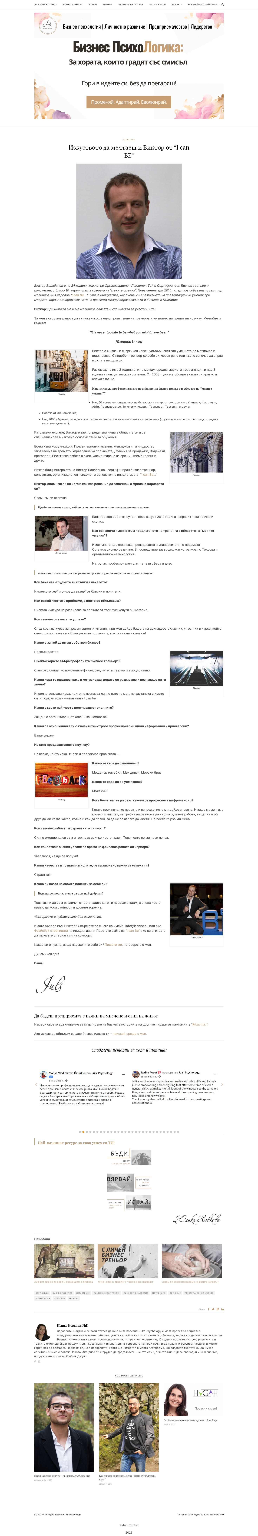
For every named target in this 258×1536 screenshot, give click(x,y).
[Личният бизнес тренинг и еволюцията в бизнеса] (64, 1261)
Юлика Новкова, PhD (72, 1325)
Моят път (129, 139)
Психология (43, 1298)
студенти (59, 1298)
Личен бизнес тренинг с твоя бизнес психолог (125, 1281)
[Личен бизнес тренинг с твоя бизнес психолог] (128, 1261)
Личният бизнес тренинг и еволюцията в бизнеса (63, 1281)
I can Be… (79, 295)
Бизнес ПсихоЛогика (130, 4)
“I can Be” (132, 930)
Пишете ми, (113, 944)
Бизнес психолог (73, 4)
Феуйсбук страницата (51, 930)
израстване (83, 1293)
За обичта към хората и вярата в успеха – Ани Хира (190, 1420)
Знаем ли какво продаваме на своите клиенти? (190, 1281)
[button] (80, 1132)
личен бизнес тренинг (107, 1293)
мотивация (159, 1293)
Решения (108, 4)
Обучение (175, 1293)
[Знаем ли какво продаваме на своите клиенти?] (192, 1261)
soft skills (42, 1293)
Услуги (93, 4)
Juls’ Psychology (44, 4)
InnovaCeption (157, 4)
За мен (175, 4)
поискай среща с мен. (129, 1033)
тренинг (73, 1298)
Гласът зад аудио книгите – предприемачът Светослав (62, 1475)
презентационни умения (199, 1293)
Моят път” (200, 1024)
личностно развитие (136, 1293)
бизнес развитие (62, 1293)
